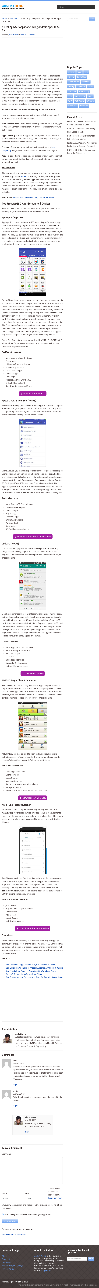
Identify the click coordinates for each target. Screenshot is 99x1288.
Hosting (71, 87)
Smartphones (80, 96)
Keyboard (81, 87)
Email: (27, 1193)
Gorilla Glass (81, 77)
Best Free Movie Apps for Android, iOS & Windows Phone (30, 965)
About (4, 1256)
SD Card (23, 176)
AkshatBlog (7, 1282)
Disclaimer (6, 1262)
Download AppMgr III (34, 393)
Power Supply (84, 91)
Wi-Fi (70, 101)
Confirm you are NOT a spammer (18, 1229)
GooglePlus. (46, 1270)
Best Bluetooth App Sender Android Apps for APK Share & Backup (34, 968)
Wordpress (84, 106)
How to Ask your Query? (12, 1266)
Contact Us (6, 1259)
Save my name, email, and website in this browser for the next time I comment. (32, 1206)
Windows (90, 101)
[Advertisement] (32, 56)
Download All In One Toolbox (34, 928)
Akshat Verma (14, 35)
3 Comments (30, 35)
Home (4, 18)
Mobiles (13, 18)
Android (71, 72)
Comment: (6, 1154)
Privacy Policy (8, 1269)
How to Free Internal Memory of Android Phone (33, 197)
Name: (4, 1193)
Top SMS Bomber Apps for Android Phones (24, 974)
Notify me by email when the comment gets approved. (27, 1214)
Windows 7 (72, 106)
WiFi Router (79, 101)
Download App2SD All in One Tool (34, 536)
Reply (15, 1084)
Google (71, 77)
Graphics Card (73, 82)
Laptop (90, 87)
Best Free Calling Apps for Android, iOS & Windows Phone (31, 971)
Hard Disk (85, 82)
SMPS (90, 96)
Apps (79, 72)
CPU (86, 72)
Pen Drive (72, 91)
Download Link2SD (34, 673)
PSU (70, 96)
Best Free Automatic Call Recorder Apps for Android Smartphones (34, 977)
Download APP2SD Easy (34, 798)
